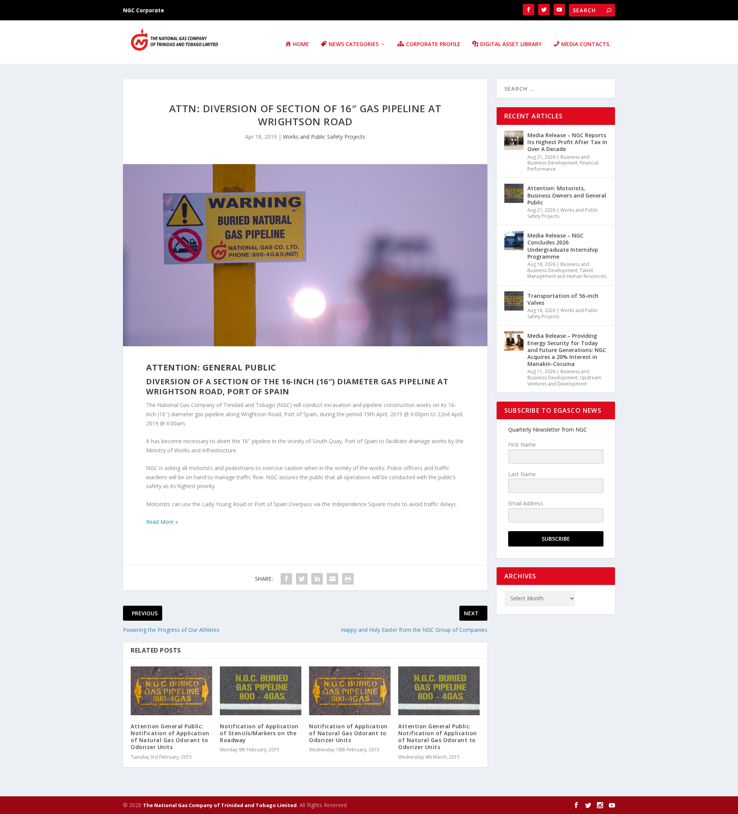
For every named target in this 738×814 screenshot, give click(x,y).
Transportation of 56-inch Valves (562, 299)
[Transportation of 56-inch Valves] (514, 301)
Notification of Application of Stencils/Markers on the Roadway (259, 733)
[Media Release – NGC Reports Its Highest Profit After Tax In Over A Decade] (514, 140)
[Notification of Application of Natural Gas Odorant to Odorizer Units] (350, 690)
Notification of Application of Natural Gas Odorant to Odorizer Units (348, 733)
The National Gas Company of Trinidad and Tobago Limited (220, 805)
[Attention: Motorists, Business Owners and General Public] (514, 193)
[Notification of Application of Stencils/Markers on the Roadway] (260, 690)
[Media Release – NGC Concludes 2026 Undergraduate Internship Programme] (514, 240)
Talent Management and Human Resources (566, 273)
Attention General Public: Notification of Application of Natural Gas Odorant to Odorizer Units (170, 737)
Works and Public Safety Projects (324, 136)
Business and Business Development (558, 160)
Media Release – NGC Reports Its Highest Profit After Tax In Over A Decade (567, 142)
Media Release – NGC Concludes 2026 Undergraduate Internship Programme (562, 246)
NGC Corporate (143, 10)
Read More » (162, 521)
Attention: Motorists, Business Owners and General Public (566, 195)
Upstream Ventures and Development (564, 380)
